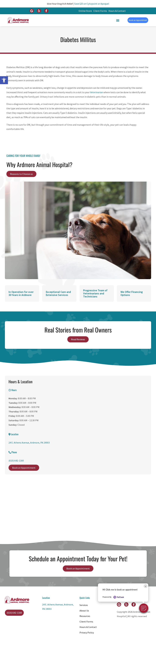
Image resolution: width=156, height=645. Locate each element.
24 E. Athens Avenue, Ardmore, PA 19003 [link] (29, 442)
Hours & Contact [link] (117, 10)
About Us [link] (84, 610)
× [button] (145, 586)
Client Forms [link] (100, 10)
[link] (4, 80)
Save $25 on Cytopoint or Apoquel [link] (91, 3)
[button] (143, 608)
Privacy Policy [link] (87, 632)
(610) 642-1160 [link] (16, 460)
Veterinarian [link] (96, 92)
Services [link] (84, 605)
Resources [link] (85, 616)
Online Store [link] (85, 10)
